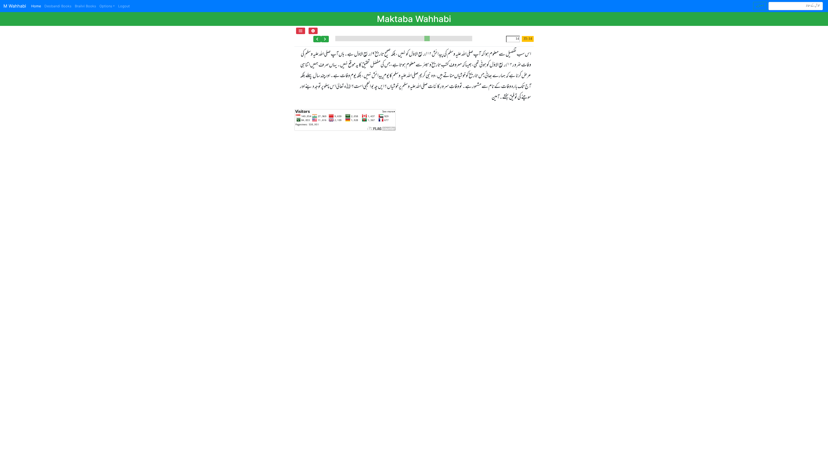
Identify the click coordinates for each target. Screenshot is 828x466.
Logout (124, 6)
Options (105, 6)
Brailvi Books (85, 6)
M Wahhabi (14, 6)
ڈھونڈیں (760, 6)
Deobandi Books (57, 6)
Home (37, 6)
